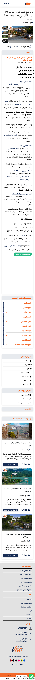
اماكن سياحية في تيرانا (12, 148)
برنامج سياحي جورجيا (26, 570)
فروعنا (30, 611)
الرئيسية (29, 599)
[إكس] (13, 660)
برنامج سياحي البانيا (26, 574)
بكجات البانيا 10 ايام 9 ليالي (12, 245)
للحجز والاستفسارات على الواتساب (22, 254)
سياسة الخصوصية (17, 664)
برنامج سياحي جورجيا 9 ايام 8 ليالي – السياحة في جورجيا (18, 489)
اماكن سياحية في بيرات (24, 176)
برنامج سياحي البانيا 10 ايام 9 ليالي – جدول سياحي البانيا (18, 535)
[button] (31, 676)
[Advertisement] (17, 274)
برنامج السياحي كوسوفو (24, 589)
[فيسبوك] (24, 660)
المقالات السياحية (26, 607)
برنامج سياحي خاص (26, 603)
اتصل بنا (29, 618)
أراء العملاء (28, 614)
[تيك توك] (16, 660)
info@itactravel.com (21, 634)
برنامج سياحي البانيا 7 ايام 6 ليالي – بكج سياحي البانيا (17, 444)
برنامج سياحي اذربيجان (25, 586)
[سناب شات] (22, 660)
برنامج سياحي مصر (26, 578)
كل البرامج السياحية (21, 641)
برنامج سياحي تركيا (26, 582)
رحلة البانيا (21, 235)
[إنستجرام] (19, 660)
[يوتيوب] (11, 660)
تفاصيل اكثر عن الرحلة (10, 464)
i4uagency (26, 675)
